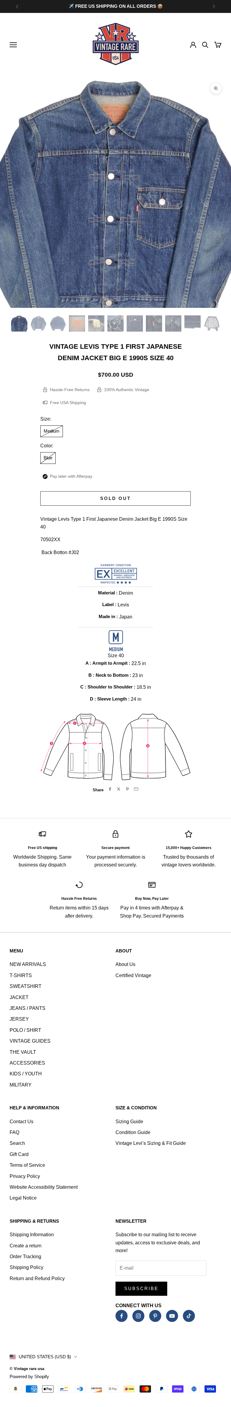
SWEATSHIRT (26, 986)
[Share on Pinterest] (127, 789)
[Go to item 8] (154, 323)
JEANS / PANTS (27, 1008)
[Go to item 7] (134, 323)
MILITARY (21, 1084)
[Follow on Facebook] (122, 1316)
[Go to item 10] (192, 323)
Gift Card (19, 1154)
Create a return (26, 1245)
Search (17, 1143)
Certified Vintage (133, 975)
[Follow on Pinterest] (155, 1316)
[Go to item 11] (211, 323)
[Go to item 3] (57, 323)
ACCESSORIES (27, 1062)
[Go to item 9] (173, 323)
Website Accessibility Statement (44, 1187)
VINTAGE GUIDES (30, 1041)
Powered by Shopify (29, 1376)
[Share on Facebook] (110, 789)
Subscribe (141, 1288)
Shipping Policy (26, 1267)
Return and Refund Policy (37, 1278)
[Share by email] (136, 789)
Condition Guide (133, 1132)
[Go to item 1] (19, 323)
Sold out (115, 498)
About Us (125, 964)
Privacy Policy (25, 1176)
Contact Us (21, 1121)
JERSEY (19, 1019)
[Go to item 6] (115, 323)
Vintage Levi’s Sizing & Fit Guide (151, 1143)
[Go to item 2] (38, 323)
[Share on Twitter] (118, 789)
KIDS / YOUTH (26, 1073)
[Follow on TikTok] (189, 1316)
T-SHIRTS (21, 975)
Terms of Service (27, 1165)
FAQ (14, 1132)
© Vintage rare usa (27, 1368)
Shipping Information (32, 1234)
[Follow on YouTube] (172, 1316)
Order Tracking (25, 1256)
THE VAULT (23, 1052)
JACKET (19, 997)
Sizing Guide (129, 1121)
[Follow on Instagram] (138, 1316)
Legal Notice (23, 1197)
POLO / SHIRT (25, 1030)
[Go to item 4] (77, 323)
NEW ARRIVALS (28, 964)
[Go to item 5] (96, 323)
